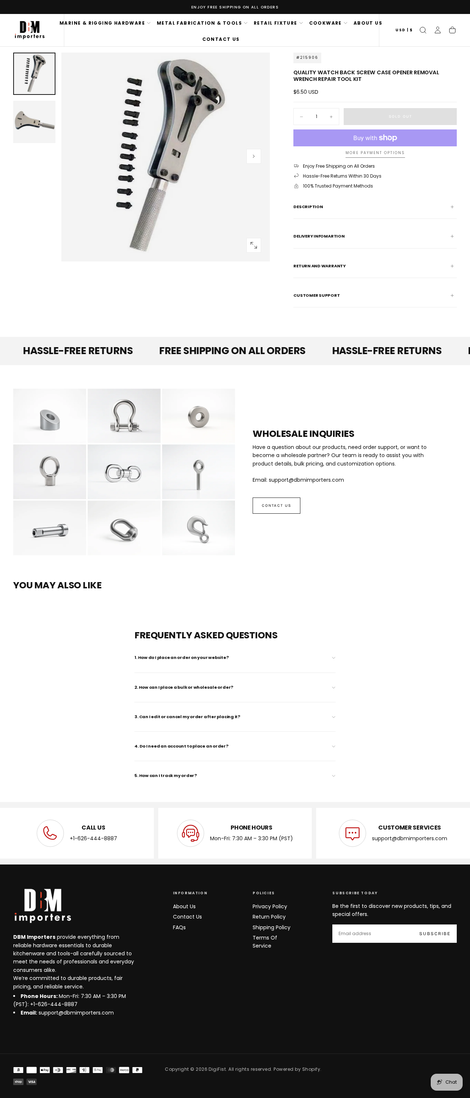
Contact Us (187, 916)
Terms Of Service (265, 941)
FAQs (179, 927)
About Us (184, 906)
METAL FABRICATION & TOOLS (199, 23)
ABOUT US (368, 23)
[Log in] (437, 30)
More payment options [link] (375, 153)
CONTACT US (221, 39)
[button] (404, 30)
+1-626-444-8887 (93, 838)
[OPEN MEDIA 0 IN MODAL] (253, 245)
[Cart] (452, 30)
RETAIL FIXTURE (275, 23)
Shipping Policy (271, 927)
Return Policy (269, 916)
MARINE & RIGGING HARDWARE (102, 23)
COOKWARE (325, 23)
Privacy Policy (270, 906)
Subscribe (435, 933)
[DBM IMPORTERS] (42, 906)
